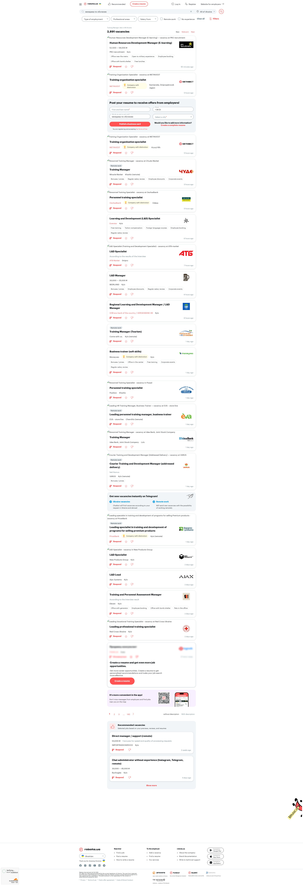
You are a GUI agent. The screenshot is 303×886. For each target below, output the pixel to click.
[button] (215, 850)
